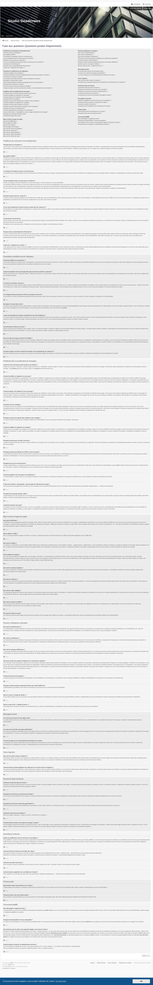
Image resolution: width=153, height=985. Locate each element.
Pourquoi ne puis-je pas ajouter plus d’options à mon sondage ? (21, 101)
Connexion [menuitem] (147, 4)
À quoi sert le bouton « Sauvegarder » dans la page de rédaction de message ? (25, 112)
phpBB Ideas (88, 921)
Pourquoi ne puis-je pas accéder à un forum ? (16, 104)
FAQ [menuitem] (2, 36)
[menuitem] (5, 968)
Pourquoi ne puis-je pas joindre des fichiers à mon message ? (20, 106)
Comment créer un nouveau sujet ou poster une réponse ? (19, 93)
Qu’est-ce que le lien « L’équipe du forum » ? (90, 66)
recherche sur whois (109, 931)
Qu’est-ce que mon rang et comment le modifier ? (17, 86)
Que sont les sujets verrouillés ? (12, 134)
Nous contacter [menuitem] (112, 963)
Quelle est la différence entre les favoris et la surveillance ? (94, 100)
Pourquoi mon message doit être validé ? (15, 114)
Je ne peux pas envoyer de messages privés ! (91, 71)
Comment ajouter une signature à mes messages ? (17, 97)
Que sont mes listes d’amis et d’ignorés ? (89, 80)
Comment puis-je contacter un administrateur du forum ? (94, 124)
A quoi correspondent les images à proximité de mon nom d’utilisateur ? (23, 82)
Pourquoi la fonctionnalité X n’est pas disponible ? (92, 120)
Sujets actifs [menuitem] (147, 8)
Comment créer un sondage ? (11, 99)
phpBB (64, 308)
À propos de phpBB (9, 912)
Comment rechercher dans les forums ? (89, 87)
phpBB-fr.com (11, 964)
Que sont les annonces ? (10, 130)
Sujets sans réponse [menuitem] (135, 8)
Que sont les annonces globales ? (13, 128)
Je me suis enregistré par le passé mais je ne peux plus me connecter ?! (23, 62)
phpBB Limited (49, 910)
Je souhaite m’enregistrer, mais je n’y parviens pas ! (17, 56)
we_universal (8, 966)
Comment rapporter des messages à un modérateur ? (18, 110)
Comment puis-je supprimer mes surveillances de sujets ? (94, 106)
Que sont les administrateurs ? (86, 52)
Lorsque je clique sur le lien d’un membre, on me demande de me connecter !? (27, 88)
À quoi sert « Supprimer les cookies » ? (14, 67)
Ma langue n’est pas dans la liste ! (12, 80)
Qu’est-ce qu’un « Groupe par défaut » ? (89, 64)
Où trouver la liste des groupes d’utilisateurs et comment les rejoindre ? (98, 58)
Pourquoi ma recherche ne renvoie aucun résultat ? (92, 89)
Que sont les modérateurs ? (86, 54)
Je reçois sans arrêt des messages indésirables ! (91, 73)
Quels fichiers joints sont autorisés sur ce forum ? (92, 111)
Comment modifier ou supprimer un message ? (16, 95)
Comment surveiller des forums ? (87, 104)
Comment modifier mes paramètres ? (13, 73)
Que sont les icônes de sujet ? (11, 136)
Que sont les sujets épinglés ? (11, 132)
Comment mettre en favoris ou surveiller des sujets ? (93, 102)
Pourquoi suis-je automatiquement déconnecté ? (17, 66)
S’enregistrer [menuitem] (136, 4)
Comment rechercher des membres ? (88, 93)
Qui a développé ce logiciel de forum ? (89, 118)
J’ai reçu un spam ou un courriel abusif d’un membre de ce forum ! (96, 75)
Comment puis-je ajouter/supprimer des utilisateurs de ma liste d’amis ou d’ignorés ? (102, 82)
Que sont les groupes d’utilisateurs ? (88, 56)
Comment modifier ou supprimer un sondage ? (16, 102)
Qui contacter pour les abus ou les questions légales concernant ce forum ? (99, 122)
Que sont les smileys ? (9, 125)
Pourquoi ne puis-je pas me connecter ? (14, 60)
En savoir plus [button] (61, 981)
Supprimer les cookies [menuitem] (125, 963)
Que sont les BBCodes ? (10, 121)
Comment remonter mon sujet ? (12, 115)
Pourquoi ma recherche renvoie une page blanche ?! (93, 91)
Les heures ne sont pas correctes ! (13, 77)
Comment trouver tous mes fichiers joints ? (90, 113)
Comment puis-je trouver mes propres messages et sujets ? (94, 95)
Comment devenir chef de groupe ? (88, 60)
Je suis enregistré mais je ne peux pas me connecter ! (18, 58)
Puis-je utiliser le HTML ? (10, 123)
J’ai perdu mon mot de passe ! (11, 64)
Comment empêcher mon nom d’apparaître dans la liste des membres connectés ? (26, 75)
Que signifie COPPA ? (9, 54)
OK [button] (141, 981)
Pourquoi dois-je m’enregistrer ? (12, 52)
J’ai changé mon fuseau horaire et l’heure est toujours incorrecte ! (21, 78)
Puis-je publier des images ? (11, 126)
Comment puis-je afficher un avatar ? (13, 84)
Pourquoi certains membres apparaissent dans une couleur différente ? (98, 62)
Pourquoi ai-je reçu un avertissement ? (14, 108)
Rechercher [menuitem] (9, 36)
